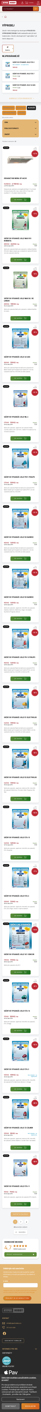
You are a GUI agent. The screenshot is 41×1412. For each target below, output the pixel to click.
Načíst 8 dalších (20, 1214)
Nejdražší (31, 108)
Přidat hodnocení (15, 1254)
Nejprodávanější (9, 113)
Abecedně (21, 113)
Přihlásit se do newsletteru (17, 1298)
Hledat (35, 9)
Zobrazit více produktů (20, 98)
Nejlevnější (21, 108)
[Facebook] (4, 1333)
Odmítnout (10, 1406)
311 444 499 (11, 1327)
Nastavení (20, 1399)
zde (33, 1292)
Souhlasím (30, 1406)
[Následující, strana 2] (21, 1222)
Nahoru (22, 1232)
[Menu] (38, 2)
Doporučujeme (8, 108)
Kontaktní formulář (13, 1340)
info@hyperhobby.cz (14, 1323)
